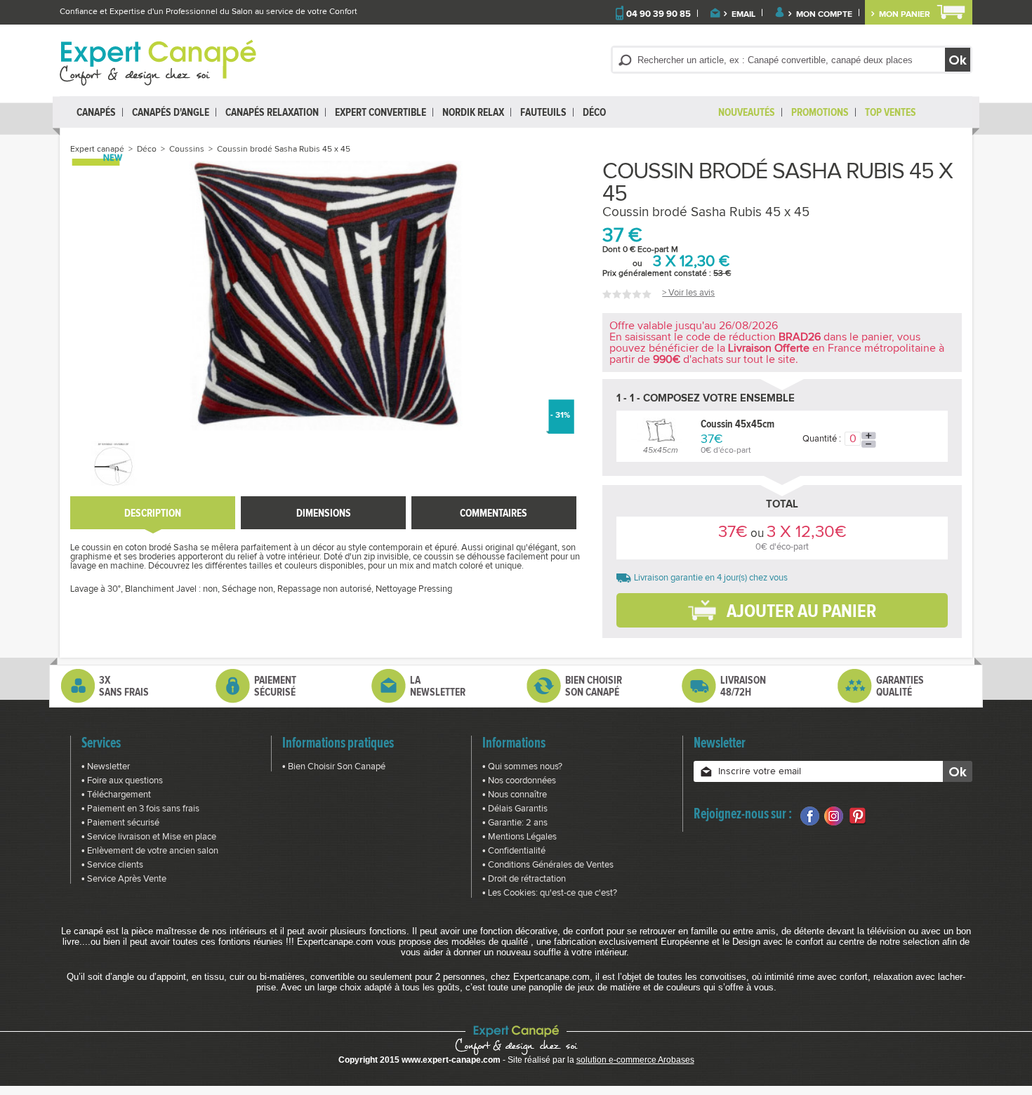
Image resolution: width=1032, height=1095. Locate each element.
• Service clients (112, 865)
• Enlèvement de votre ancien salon (149, 851)
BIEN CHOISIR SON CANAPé (593, 686)
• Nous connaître (514, 794)
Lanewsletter (437, 686)
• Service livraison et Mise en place (148, 837)
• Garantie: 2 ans (515, 823)
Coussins (186, 149)
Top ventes (890, 112)
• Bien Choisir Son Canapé (333, 766)
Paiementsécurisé (275, 686)
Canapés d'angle (170, 112)
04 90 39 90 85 (658, 14)
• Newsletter (105, 766)
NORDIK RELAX (473, 112)
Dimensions (323, 513)
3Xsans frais (124, 686)
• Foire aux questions (122, 780)
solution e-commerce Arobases (635, 1060)
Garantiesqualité (900, 686)
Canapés (96, 112)
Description (152, 513)
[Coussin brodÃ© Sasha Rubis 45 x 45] (113, 462)
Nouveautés (746, 112)
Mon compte (823, 15)
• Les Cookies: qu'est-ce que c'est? (549, 893)
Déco (594, 112)
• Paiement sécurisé (120, 823)
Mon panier (903, 15)
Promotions (820, 112)
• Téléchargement (116, 794)
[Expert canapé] (158, 62)
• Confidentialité (513, 851)
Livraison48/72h (743, 686)
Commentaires (493, 513)
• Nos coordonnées (519, 780)
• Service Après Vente (123, 879)
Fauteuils (543, 112)
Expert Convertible (380, 112)
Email (742, 15)
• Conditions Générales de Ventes (548, 865)
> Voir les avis (688, 293)
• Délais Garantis (515, 809)
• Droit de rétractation (524, 879)
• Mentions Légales (519, 837)
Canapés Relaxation (272, 112)
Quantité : (821, 439)
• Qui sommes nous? (522, 766)
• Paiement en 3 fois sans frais (140, 809)
